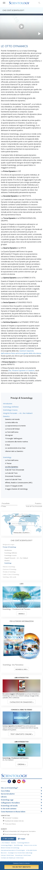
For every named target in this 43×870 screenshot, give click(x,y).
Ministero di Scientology (9, 572)
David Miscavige (18, 845)
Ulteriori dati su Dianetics (14, 451)
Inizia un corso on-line (30, 845)
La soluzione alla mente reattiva (16, 442)
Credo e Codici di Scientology (11, 574)
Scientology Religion (7, 845)
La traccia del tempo (12, 429)
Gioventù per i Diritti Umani (23, 855)
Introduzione (7, 403)
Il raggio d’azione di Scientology (16, 489)
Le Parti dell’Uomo (11, 432)
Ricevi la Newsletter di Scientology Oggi (17, 834)
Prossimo (38, 503)
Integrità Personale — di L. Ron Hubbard (17, 413)
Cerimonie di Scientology (9, 569)
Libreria (4, 797)
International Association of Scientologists (13, 850)
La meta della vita (11, 422)
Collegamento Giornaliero (10, 803)
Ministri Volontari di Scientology (10, 848)
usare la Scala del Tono (13, 479)
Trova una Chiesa (10, 824)
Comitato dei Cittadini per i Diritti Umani (12, 858)
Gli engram (9, 435)
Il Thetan (8, 463)
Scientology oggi (7, 800)
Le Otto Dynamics (11, 467)
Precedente (5, 503)
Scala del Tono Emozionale (14, 470)
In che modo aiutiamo (8, 809)
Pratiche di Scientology (9, 567)
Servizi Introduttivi (8, 794)
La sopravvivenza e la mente (15, 426)
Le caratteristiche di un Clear (15, 448)
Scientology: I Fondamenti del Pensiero (16, 609)
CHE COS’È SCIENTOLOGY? (21, 540)
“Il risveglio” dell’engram (13, 438)
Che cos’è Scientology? (9, 788)
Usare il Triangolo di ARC (14, 486)
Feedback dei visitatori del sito (14, 821)
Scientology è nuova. (10, 410)
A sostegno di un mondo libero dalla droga (20, 853)
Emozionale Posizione (13, 476)
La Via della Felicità (31, 850)
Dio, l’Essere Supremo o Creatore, (21, 370)
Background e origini (8, 544)
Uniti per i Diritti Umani (7, 855)
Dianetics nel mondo (12, 419)
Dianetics (6, 416)
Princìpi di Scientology (9, 547)
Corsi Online (5, 791)
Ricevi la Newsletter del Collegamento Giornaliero (20, 831)
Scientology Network (23, 842)
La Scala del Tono (11, 473)
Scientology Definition (11, 407)
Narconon (4, 853)
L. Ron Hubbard (5, 842)
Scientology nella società (9, 577)
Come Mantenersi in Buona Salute (13, 812)
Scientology (7, 457)
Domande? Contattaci (11, 818)
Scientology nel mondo (9, 806)
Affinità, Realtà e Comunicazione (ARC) (18, 482)
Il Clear (7, 445)
